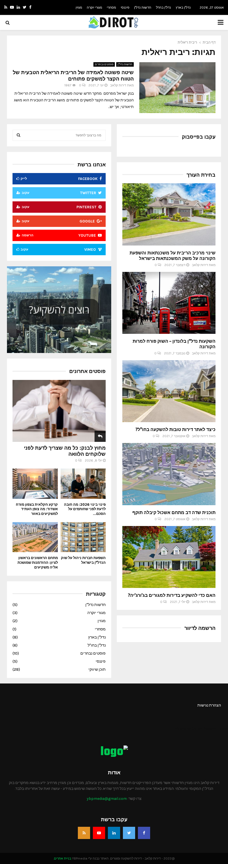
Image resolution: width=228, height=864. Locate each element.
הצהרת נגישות (209, 705)
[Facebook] (144, 833)
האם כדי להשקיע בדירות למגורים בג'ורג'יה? (171, 595)
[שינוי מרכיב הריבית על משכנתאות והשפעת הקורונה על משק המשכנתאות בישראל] (168, 214)
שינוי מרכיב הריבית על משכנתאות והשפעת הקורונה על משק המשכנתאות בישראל (172, 255)
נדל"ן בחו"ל (163, 7)
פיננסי (125, 7)
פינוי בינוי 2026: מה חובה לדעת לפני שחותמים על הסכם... (85, 509)
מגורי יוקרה (94, 7)
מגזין (79, 7)
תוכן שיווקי (97, 669)
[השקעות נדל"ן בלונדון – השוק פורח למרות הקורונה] (168, 303)
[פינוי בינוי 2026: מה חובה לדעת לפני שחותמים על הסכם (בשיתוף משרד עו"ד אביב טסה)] (83, 484)
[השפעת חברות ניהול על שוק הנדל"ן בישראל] (83, 537)
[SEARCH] (18, 135)
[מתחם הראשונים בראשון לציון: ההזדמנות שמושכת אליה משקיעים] (35, 537)
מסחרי (111, 7)
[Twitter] (129, 833)
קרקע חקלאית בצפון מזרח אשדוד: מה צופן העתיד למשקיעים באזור (37, 509)
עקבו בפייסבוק (198, 136)
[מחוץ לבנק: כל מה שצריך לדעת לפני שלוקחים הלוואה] (59, 411)
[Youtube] (99, 833)
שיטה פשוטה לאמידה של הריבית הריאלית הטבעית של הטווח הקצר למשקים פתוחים (73, 75)
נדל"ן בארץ (183, 7)
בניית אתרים (62, 858)
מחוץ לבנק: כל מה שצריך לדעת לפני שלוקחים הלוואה (65, 450)
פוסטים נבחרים (104, 64)
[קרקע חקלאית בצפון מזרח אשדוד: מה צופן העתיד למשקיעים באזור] (35, 484)
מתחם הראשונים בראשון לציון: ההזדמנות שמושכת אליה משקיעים (38, 562)
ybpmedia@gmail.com (107, 798)
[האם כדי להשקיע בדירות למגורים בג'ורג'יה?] (168, 557)
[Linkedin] (114, 833)
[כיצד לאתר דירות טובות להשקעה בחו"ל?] (168, 391)
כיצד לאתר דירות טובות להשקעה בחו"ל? (175, 429)
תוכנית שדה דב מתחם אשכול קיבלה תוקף (173, 512)
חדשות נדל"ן (142, 7)
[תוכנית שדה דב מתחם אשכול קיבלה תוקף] (168, 474)
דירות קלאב (118, 85)
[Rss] (84, 833)
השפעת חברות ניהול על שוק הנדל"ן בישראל (83, 560)
